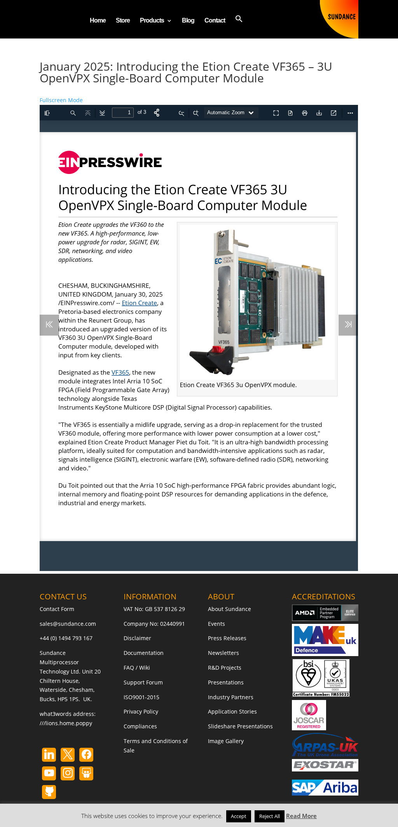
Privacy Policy (141, 711)
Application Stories (232, 711)
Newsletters (223, 652)
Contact (214, 21)
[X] (67, 754)
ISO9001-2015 (141, 697)
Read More (301, 816)
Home (98, 21)
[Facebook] (86, 754)
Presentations (226, 682)
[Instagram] (49, 773)
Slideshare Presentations (240, 726)
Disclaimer (137, 638)
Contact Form (57, 609)
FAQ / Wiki (137, 667)
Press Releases (227, 638)
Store (123, 21)
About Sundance (229, 609)
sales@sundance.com (68, 623)
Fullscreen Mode (61, 100)
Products (152, 21)
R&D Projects (224, 667)
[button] (239, 26)
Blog (188, 21)
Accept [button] (238, 816)
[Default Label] (49, 754)
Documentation (144, 652)
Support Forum (143, 682)
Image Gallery (226, 741)
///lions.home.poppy (66, 723)
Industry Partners (230, 697)
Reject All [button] (269, 816)
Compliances (140, 726)
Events (216, 623)
